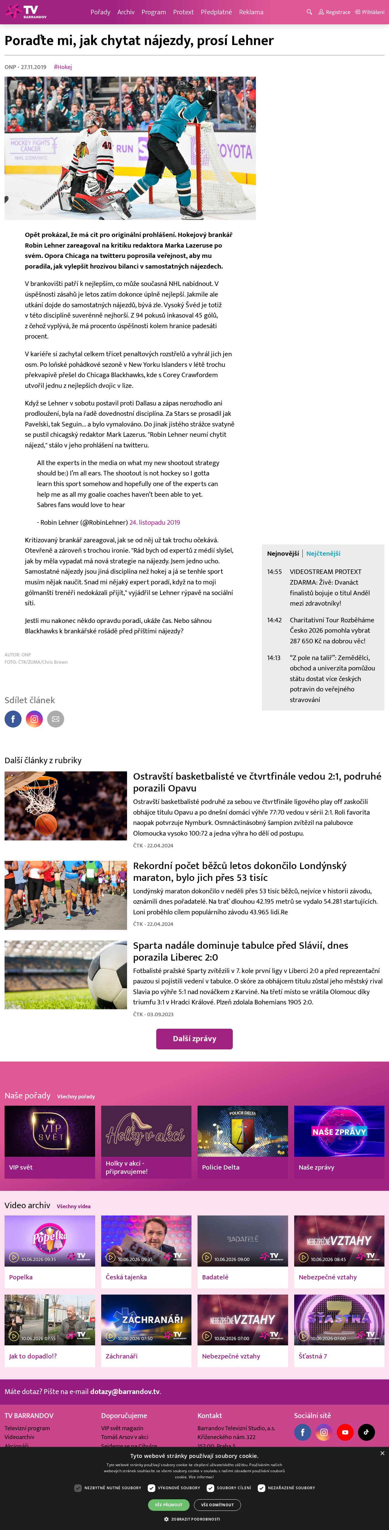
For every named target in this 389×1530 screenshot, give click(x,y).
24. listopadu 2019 (154, 522)
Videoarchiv (19, 1437)
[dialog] (194, 1488)
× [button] (382, 1453)
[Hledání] (310, 12)
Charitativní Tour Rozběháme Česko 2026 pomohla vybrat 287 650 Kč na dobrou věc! (332, 630)
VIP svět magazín (122, 1428)
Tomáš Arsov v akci (124, 1437)
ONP (11, 67)
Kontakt (210, 1416)
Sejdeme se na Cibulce (129, 1446)
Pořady (100, 12)
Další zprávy (194, 1039)
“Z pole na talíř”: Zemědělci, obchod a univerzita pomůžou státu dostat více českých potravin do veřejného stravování (332, 679)
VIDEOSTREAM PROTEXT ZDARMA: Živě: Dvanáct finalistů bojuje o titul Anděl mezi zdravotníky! (330, 587)
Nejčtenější (323, 554)
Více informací (201, 1477)
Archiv (126, 12)
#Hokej (63, 67)
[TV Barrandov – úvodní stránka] (26, 12)
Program (154, 12)
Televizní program (27, 1428)
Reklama (251, 12)
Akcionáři (17, 1446)
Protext (183, 12)
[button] (194, 1519)
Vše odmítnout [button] (217, 1504)
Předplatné (216, 12)
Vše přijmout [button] (169, 1504)
